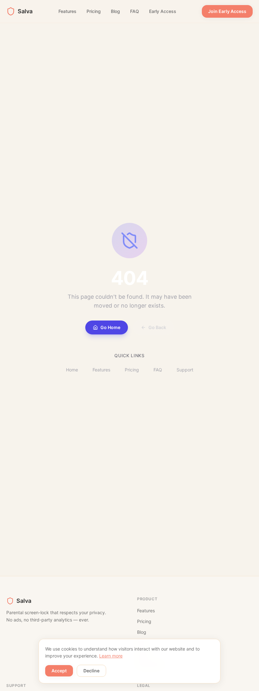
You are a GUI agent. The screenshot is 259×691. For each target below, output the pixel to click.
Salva (25, 11)
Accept (59, 670)
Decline (91, 670)
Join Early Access (227, 11)
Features (67, 11)
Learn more (111, 655)
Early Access (162, 11)
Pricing (94, 11)
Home (72, 369)
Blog (115, 11)
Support (185, 369)
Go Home (110, 327)
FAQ (134, 11)
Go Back (157, 327)
